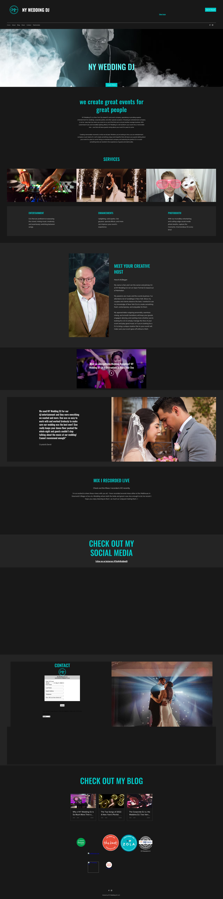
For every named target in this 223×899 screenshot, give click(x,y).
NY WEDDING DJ (35, 10)
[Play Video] (111, 373)
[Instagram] (212, 25)
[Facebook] (210, 25)
